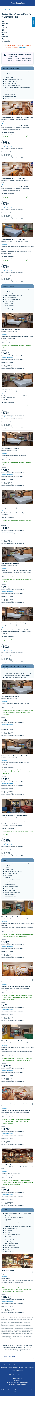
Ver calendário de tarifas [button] (7, 147)
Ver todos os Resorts (7, 10)
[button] (33, 22)
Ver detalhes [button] (22, 47)
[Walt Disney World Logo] (17, 3)
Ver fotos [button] (5, 124)
